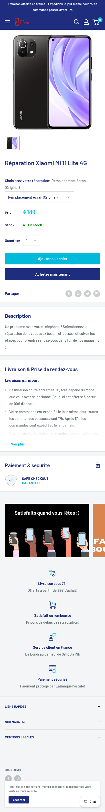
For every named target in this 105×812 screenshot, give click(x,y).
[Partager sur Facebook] (68, 293)
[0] (96, 22)
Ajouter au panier (52, 258)
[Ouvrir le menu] (7, 22)
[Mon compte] (86, 22)
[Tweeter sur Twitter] (87, 293)
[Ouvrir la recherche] (76, 22)
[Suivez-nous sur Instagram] (17, 778)
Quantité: (12, 240)
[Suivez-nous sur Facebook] (8, 778)
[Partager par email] (96, 293)
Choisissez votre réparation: (45, 184)
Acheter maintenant (52, 274)
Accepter (18, 800)
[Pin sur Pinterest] (78, 293)
